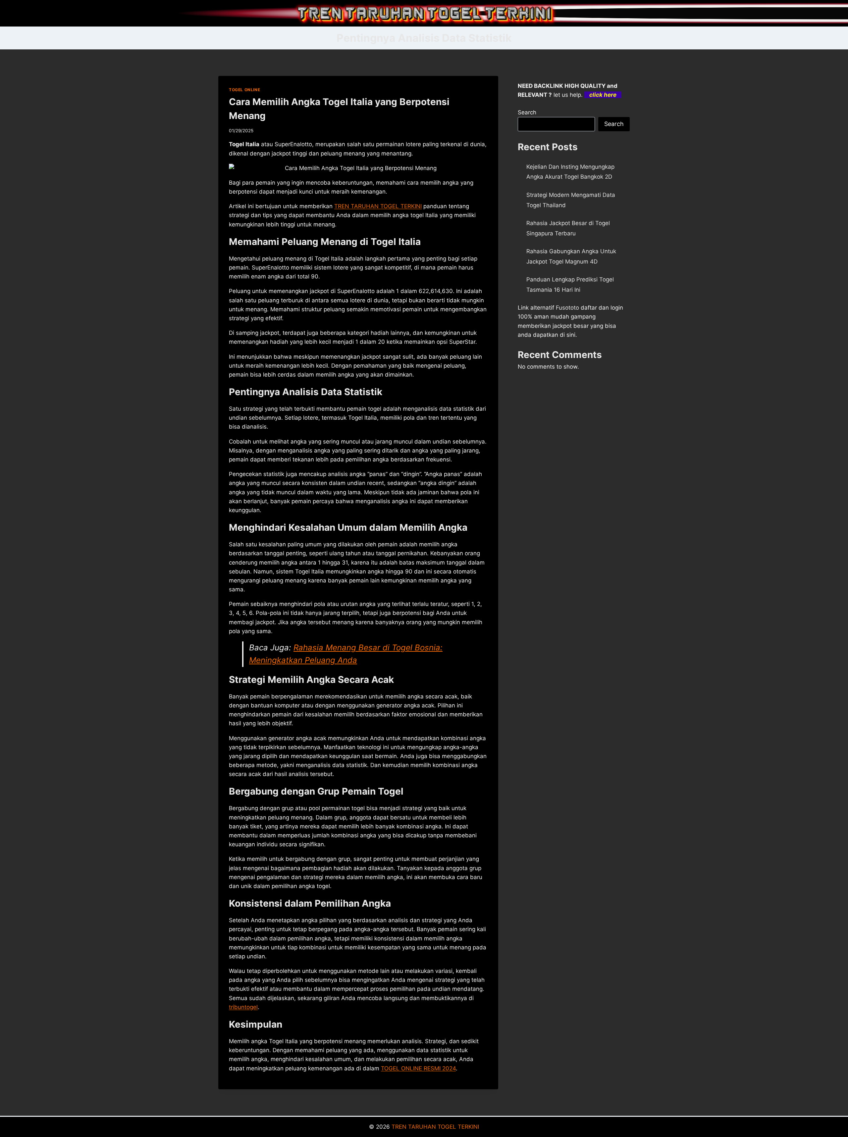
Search (527, 112)
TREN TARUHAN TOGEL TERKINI (435, 1126)
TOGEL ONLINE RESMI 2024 (418, 1068)
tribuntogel (243, 1007)
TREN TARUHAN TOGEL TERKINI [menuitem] (378, 206)
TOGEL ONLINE (244, 89)
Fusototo (567, 307)
